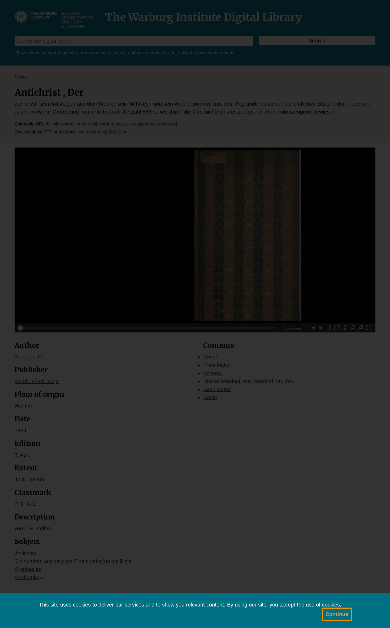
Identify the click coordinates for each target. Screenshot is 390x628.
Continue (337, 614)
